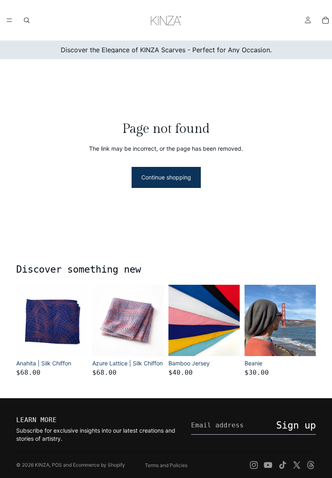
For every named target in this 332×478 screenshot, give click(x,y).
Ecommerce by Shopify (99, 465)
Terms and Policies (166, 465)
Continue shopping (166, 177)
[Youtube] (268, 465)
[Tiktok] (282, 465)
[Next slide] (78, 320)
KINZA (42, 465)
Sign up (296, 425)
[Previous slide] (25, 320)
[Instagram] (254, 465)
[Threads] (311, 465)
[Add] (75, 343)
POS (57, 465)
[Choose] (227, 343)
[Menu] (9, 20)
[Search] (27, 20)
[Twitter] (297, 465)
